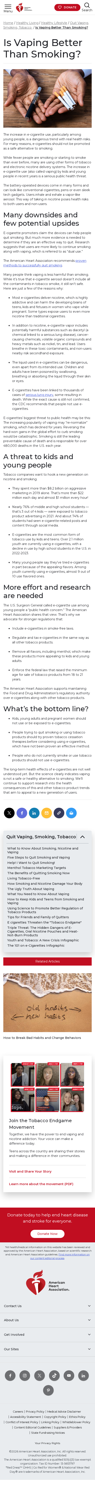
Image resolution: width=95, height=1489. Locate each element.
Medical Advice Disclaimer (64, 1411)
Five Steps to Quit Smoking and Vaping (38, 857)
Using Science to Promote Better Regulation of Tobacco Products (45, 910)
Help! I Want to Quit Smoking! (31, 863)
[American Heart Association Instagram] (24, 1375)
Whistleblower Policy (76, 1422)
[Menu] (8, 6)
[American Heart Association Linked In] (83, 1375)
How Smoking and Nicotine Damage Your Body (44, 884)
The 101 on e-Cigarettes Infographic (36, 946)
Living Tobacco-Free (23, 878)
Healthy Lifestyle (54, 23)
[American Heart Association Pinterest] (48, 1390)
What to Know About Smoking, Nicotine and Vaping (42, 850)
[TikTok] (54, 1375)
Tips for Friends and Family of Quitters (38, 917)
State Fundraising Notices (48, 1432)
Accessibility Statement (25, 1417)
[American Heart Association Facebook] (10, 1375)
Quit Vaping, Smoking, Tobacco (41, 836)
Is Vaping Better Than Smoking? (61, 28)
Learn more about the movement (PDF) (41, 1184)
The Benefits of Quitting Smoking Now (38, 873)
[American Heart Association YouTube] (69, 1375)
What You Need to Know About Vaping (38, 894)
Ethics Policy (77, 1417)
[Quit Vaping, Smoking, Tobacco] (82, 837)
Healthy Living (27, 23)
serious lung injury (39, 395)
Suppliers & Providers (68, 1427)
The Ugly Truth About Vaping (30, 889)
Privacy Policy (35, 1411)
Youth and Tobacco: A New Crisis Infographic (43, 940)
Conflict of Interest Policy (22, 1422)
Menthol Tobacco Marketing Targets (36, 868)
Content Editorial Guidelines (32, 1427)
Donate (70, 7)
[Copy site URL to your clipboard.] (59, 813)
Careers (18, 1411)
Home (8, 23)
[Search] (87, 5)
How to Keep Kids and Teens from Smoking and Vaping (45, 901)
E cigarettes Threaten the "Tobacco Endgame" (44, 922)
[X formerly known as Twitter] (40, 1375)
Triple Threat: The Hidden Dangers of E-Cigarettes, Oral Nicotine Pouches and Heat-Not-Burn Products (42, 931)
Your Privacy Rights (47, 1443)
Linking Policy (50, 1422)
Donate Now (47, 1234)
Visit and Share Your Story (30, 1171)
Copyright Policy (55, 1417)
